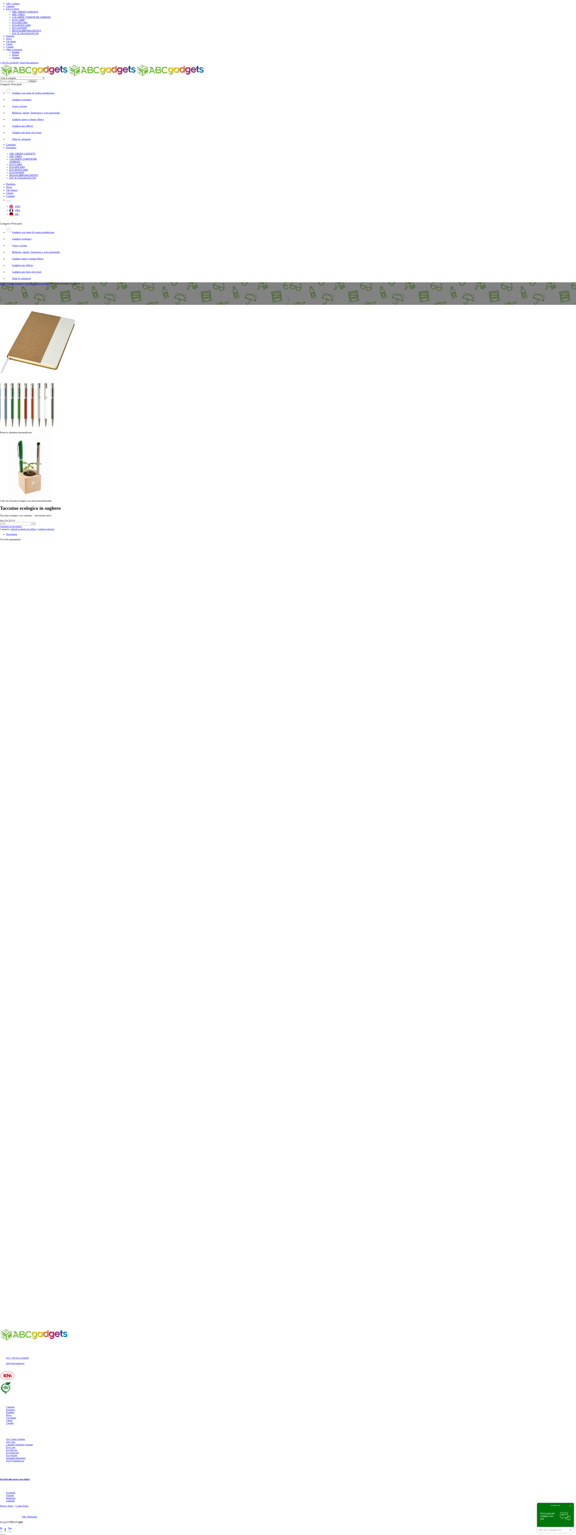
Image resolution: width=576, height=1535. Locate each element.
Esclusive (10, 1409)
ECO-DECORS (19, 22)
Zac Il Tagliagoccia (15, 1461)
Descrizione (11, 534)
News (9, 38)
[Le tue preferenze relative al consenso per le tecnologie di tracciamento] (5, 1530)
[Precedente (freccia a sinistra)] (1, 1534)
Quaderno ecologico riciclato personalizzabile (26, 622)
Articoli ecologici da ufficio (37, 283)
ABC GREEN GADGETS (25, 11)
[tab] (291, 534)
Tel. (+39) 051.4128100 (17, 1358)
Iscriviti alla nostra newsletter (15, 1479)
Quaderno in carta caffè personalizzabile (22, 1310)
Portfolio (10, 36)
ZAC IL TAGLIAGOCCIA (25, 33)
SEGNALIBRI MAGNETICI (26, 30)
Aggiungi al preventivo (11, 526)
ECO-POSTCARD (21, 25)
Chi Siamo (11, 41)
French (15, 55)
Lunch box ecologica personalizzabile (21, 1081)
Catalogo (10, 6)
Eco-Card (10, 1447)
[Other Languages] (8, 199)
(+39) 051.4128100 (9, 62)
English (15, 52)
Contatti (10, 47)
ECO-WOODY (19, 28)
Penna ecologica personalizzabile (19, 1233)
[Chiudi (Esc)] (10, 1531)
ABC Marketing (29, 1517)
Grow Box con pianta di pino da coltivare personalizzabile (33, 852)
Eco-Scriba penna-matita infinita (18, 699)
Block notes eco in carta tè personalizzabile (24, 775)
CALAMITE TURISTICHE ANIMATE (31, 17)
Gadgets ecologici (15, 283)
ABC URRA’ (18, 14)
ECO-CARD (18, 20)
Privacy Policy (7, 1506)
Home (3, 283)
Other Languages (14, 49)
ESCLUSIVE (12, 9)
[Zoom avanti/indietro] (1, 1531)
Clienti (9, 44)
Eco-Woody (11, 1455)
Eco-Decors (11, 1450)
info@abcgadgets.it (29, 62)
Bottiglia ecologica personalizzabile (20, 1157)
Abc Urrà (10, 1442)
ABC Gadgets (13, 3)
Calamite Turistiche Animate (19, 1444)
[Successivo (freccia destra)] (4, 1534)
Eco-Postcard (12, 1452)
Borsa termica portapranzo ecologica (21, 928)
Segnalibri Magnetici (16, 1458)
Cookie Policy (22, 1506)
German (16, 57)
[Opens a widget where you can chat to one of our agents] (555, 1518)
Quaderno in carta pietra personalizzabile (23, 1004)
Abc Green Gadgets (15, 1439)
